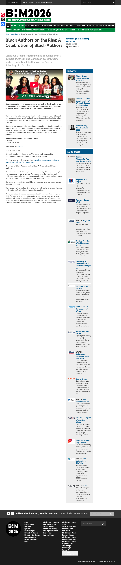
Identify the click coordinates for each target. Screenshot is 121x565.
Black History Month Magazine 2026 (90, 30)
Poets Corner (47, 533)
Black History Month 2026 (69, 523)
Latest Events (17, 25)
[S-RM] (71, 486)
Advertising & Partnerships (66, 546)
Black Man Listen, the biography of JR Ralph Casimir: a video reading (83, 102)
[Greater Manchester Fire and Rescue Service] (71, 156)
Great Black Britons (49, 524)
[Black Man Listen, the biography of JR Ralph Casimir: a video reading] (71, 100)
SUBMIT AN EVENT (13, 30)
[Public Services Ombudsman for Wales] (71, 307)
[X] (2, 19)
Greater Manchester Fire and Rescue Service (83, 159)
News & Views (29, 524)
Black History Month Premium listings (69, 534)
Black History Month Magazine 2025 (69, 542)
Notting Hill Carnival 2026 (44, 2)
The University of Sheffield (81, 461)
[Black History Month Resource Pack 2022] (71, 77)
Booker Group (81, 379)
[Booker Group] (71, 378)
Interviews (27, 526)
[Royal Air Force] (71, 220)
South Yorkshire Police (82, 332)
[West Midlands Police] (71, 400)
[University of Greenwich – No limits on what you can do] (71, 262)
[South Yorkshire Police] (71, 332)
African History (48, 526)
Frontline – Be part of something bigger (83, 420)
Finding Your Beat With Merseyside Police (83, 243)
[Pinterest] (2, 14)
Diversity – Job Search (32, 535)
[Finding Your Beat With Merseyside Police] (71, 242)
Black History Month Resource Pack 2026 (62, 30)
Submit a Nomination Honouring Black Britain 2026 (69, 528)
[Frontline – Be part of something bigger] (71, 418)
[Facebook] (2, 24)
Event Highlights (48, 25)
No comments (74, 47)
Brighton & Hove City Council (82, 441)
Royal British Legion (81, 180)
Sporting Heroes (48, 535)
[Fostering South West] (71, 200)
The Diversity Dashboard (106, 25)
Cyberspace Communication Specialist (82, 356)
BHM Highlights (29, 531)
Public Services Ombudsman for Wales (82, 308)
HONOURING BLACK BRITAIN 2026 (33, 30)
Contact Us (65, 550)
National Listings (65, 25)
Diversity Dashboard (31, 533)
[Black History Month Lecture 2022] (71, 127)
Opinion (27, 528)
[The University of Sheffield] (71, 459)
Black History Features (51, 522)
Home (7, 34)
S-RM (85, 485)
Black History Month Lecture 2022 (82, 127)
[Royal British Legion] (71, 181)
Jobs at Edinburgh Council (30, 540)
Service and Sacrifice (84, 25)
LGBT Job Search (30, 537)
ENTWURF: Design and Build (106, 561)
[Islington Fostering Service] (71, 286)
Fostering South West (82, 201)
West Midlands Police (82, 400)
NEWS (27, 25)
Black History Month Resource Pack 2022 (82, 78)
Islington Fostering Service (83, 287)
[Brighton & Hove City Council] (71, 441)
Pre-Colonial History (50, 528)
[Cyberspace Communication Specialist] (71, 352)
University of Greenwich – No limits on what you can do (83, 264)
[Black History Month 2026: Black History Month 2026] (29, 15)
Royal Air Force (83, 221)
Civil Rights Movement (50, 531)
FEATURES (35, 25)
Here (21, 146)
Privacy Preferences (69, 553)
